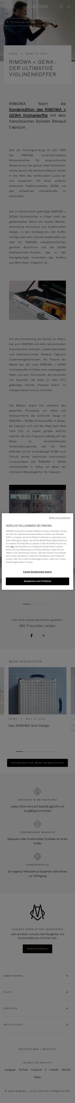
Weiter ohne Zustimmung (59, 517)
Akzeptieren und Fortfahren (37, 581)
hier (12, 546)
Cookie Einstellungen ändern (37, 571)
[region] (37, 551)
